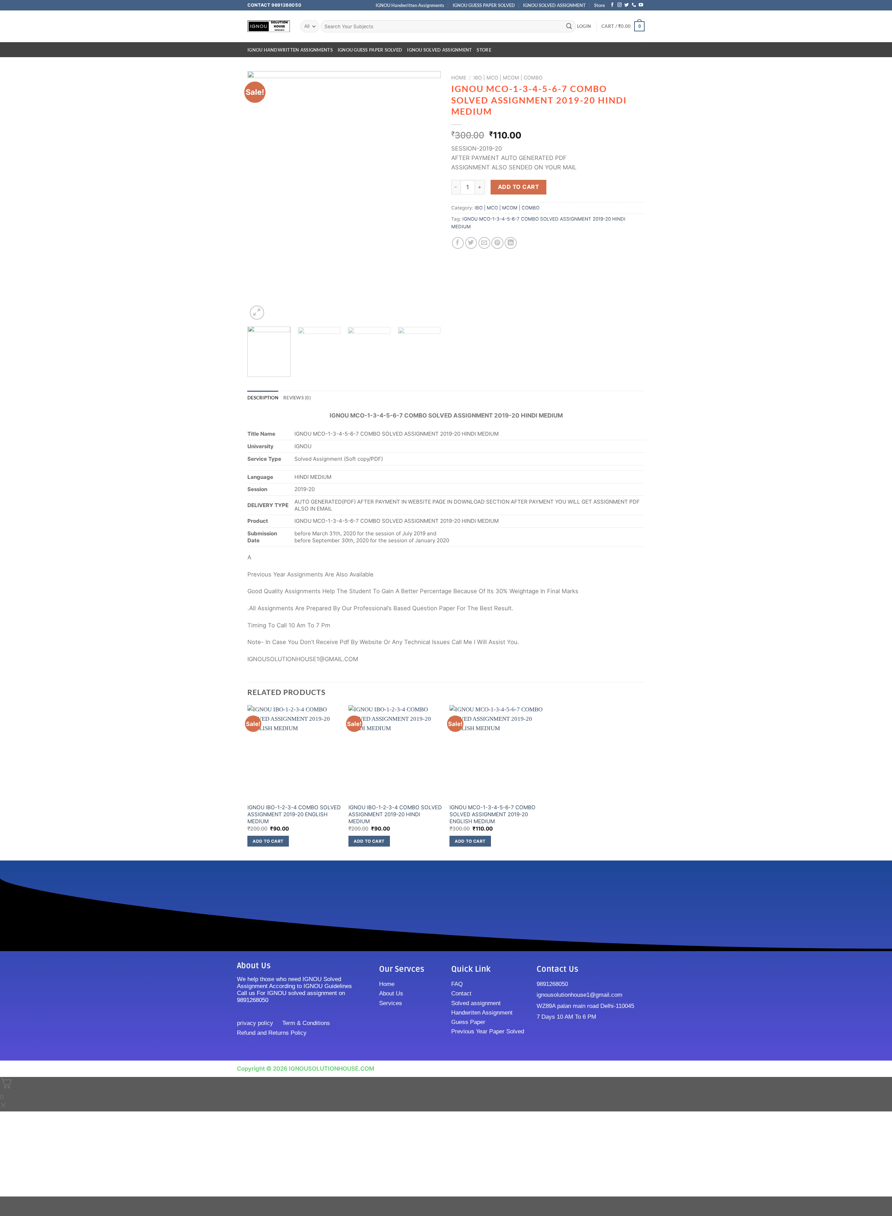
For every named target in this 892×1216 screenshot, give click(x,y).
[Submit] (569, 26)
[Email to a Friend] (484, 243)
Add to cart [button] (268, 841)
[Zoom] (257, 313)
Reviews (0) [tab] (297, 397)
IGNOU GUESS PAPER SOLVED (484, 5)
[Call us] (634, 5)
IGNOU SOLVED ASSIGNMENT (554, 5)
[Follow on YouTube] (641, 5)
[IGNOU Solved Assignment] (268, 26)
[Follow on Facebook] (612, 5)
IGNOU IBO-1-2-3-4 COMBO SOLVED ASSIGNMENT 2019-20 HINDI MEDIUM (395, 814)
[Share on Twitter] (471, 243)
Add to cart (518, 186)
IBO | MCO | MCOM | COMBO (508, 78)
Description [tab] (262, 397)
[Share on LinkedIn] (511, 243)
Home (459, 78)
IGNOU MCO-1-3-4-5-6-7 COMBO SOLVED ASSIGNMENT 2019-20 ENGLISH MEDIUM (492, 814)
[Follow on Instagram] (619, 5)
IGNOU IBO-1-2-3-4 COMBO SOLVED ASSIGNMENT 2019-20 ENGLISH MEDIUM (294, 814)
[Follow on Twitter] (626, 5)
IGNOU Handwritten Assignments (410, 5)
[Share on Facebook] (458, 243)
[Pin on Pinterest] (497, 243)
